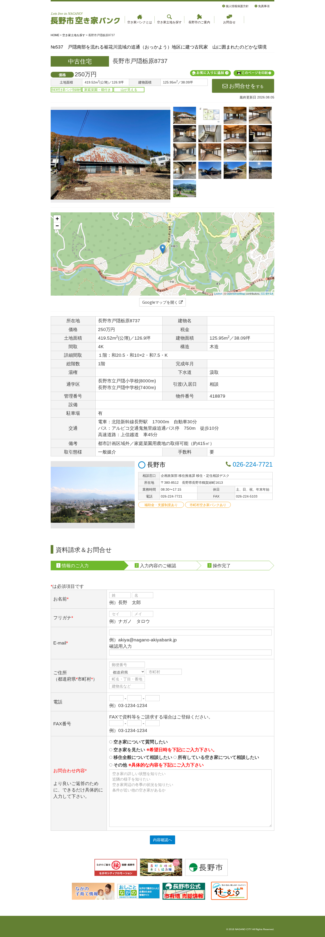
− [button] (57, 226)
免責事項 (263, 6)
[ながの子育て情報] (93, 891)
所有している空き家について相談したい (218, 757)
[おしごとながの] (138, 891)
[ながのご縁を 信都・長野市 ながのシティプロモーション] (115, 867)
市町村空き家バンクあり (208, 505)
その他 (158, 764)
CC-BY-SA (267, 293)
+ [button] (57, 219)
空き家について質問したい (140, 741)
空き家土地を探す (169, 22)
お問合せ (229, 22)
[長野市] (206, 867)
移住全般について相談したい (142, 757)
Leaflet (218, 293)
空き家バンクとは (139, 22)
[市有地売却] (183, 891)
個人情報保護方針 (237, 6)
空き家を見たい (164, 749)
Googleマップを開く (160, 302)
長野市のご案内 (199, 22)
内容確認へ (162, 839)
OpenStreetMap (236, 293)
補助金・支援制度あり (161, 505)
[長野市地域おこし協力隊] (161, 867)
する (246, 86)
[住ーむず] (229, 891)
